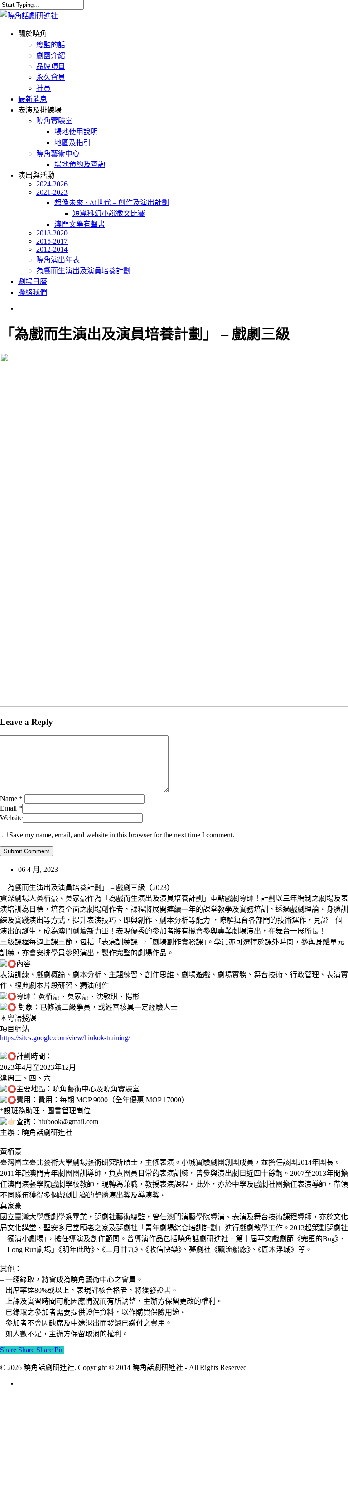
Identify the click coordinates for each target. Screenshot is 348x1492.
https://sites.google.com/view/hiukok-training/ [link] (65, 1038)
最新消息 (36, 1419)
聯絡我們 (36, 1474)
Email (11, 808)
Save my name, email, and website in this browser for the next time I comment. (121, 835)
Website (11, 818)
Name (11, 798)
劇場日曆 (36, 1460)
